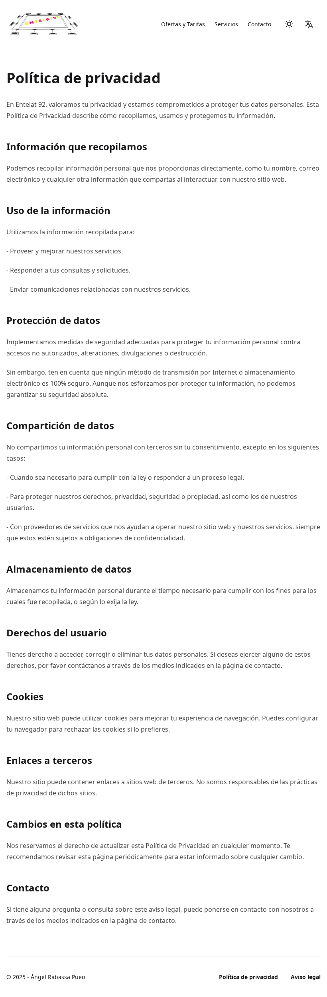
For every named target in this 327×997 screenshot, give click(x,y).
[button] (309, 24)
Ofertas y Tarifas (183, 24)
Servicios (226, 24)
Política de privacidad (248, 977)
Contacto (259, 24)
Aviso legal (306, 977)
